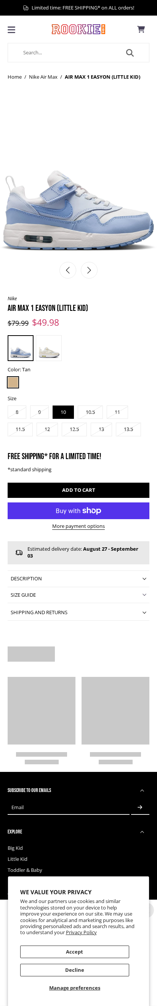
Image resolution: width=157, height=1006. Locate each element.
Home (15, 77)
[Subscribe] (140, 807)
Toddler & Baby (25, 870)
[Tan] (13, 382)
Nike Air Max (43, 77)
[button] (78, 490)
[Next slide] (89, 270)
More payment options (78, 526)
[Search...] (130, 53)
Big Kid (15, 848)
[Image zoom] (78, 179)
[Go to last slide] (67, 270)
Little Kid (17, 859)
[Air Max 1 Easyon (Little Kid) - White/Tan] (49, 348)
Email (17, 807)
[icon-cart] (141, 29)
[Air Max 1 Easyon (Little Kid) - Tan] (20, 348)
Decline (74, 970)
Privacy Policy (81, 932)
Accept (74, 952)
